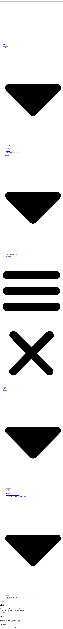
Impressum (8, 256)
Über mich (5, 46)
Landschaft (9, 148)
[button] (31, 321)
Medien (8, 151)
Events (7, 146)
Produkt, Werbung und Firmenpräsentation (16, 153)
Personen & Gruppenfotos (12, 152)
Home (4, 44)
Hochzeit (8, 145)
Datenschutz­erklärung (11, 254)
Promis (8, 149)
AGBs (7, 253)
